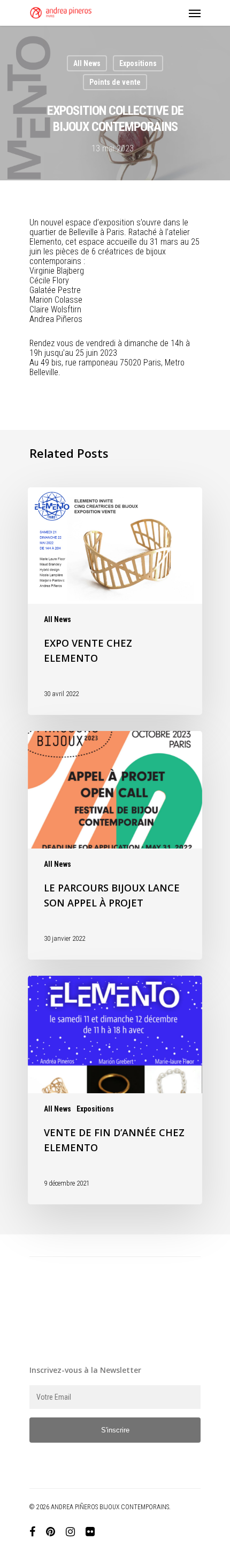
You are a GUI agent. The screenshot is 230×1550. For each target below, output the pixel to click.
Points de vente (115, 82)
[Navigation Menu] (195, 13)
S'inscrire (115, 1430)
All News (87, 63)
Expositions (138, 63)
